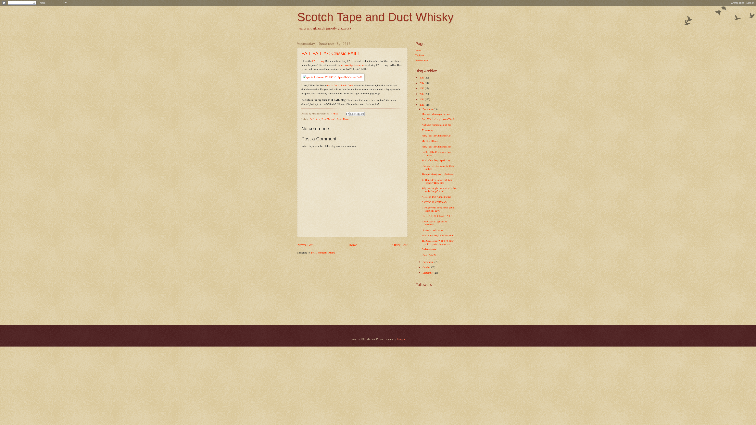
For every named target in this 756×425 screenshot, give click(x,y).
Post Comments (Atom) (323, 252)
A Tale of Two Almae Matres (436, 196)
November (428, 262)
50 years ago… (429, 130)
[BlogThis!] (351, 114)
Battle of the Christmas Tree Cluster (436, 153)
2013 (422, 88)
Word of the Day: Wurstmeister (437, 235)
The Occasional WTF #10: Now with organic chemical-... (438, 242)
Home (353, 244)
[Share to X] (355, 114)
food (318, 119)
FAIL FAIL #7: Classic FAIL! (330, 53)
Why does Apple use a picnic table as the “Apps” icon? (439, 189)
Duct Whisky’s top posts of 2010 (438, 119)
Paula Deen (342, 119)
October (426, 267)
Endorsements (422, 60)
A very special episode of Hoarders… (434, 223)
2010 (422, 104)
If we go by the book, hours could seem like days (438, 209)
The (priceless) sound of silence (438, 174)
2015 (422, 77)
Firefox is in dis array (432, 230)
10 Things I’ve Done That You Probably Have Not (437, 181)
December (428, 109)
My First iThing (430, 141)
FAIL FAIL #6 (429, 254)
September (428, 272)
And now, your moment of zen (436, 124)
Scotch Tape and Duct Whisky (375, 17)
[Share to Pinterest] (363, 114)
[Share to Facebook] (359, 114)
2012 (422, 94)
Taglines (419, 55)
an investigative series (352, 65)
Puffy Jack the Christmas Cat (436, 135)
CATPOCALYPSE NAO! (434, 202)
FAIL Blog (318, 61)
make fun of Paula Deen (340, 85)
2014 (422, 83)
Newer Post (305, 244)
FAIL (312, 119)
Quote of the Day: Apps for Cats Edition (438, 167)
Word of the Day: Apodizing (436, 160)
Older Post (400, 244)
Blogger (401, 339)
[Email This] (348, 114)
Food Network (328, 119)
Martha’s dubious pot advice (436, 114)
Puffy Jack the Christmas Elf (436, 146)
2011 (422, 99)
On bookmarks (429, 249)
